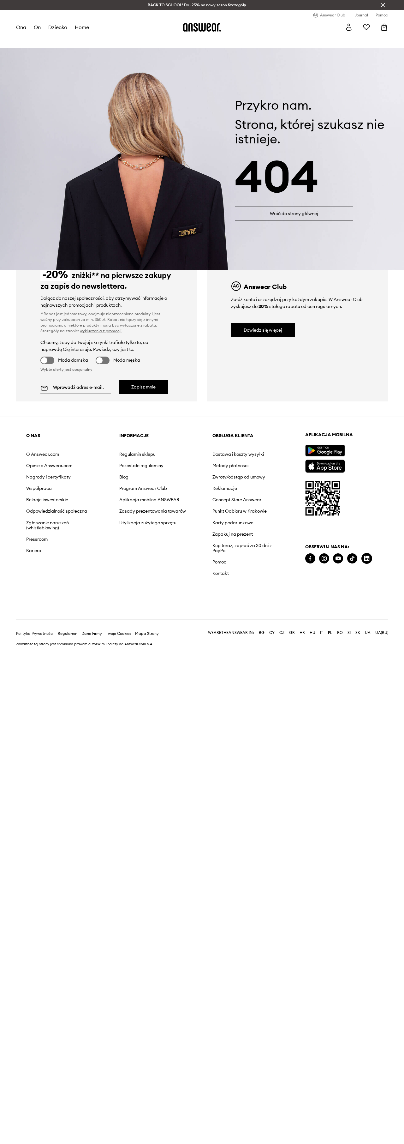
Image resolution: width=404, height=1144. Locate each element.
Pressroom (37, 539)
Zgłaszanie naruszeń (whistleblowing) (47, 525)
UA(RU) (381, 632)
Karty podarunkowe (232, 523)
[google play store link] (325, 450)
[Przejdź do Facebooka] (310, 558)
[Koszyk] (384, 27)
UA (368, 632)
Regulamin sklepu (137, 454)
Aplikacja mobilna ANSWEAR (149, 500)
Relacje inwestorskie (47, 500)
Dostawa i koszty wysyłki (238, 454)
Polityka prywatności (35, 633)
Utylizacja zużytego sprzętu (147, 523)
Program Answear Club (143, 488)
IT (321, 632)
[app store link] (325, 465)
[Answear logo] (202, 27)
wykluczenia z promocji (101, 330)
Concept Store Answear (236, 500)
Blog (123, 477)
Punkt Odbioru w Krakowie (239, 511)
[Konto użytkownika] (349, 27)
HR (302, 632)
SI (349, 632)
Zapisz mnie (143, 387)
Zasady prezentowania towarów (152, 511)
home (82, 27)
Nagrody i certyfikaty (48, 477)
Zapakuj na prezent (232, 534)
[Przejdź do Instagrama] (324, 558)
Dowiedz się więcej (263, 330)
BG (261, 632)
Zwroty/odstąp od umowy (238, 477)
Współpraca (39, 488)
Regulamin (67, 633)
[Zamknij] (383, 5)
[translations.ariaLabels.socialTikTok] (352, 558)
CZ (281, 632)
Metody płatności (230, 465)
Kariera (33, 550)
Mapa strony (147, 633)
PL (330, 632)
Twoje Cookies (118, 633)
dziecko (57, 27)
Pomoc (219, 562)
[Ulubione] (366, 27)
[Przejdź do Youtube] (338, 558)
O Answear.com (42, 454)
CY (272, 632)
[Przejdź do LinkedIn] (366, 558)
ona (21, 27)
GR (292, 632)
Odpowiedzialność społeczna (56, 511)
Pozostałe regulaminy (141, 465)
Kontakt (220, 573)
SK (357, 632)
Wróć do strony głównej (294, 213)
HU (312, 632)
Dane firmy (91, 633)
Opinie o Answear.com (49, 465)
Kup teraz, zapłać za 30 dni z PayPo (242, 548)
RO (340, 632)
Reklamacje (224, 488)
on (37, 27)
